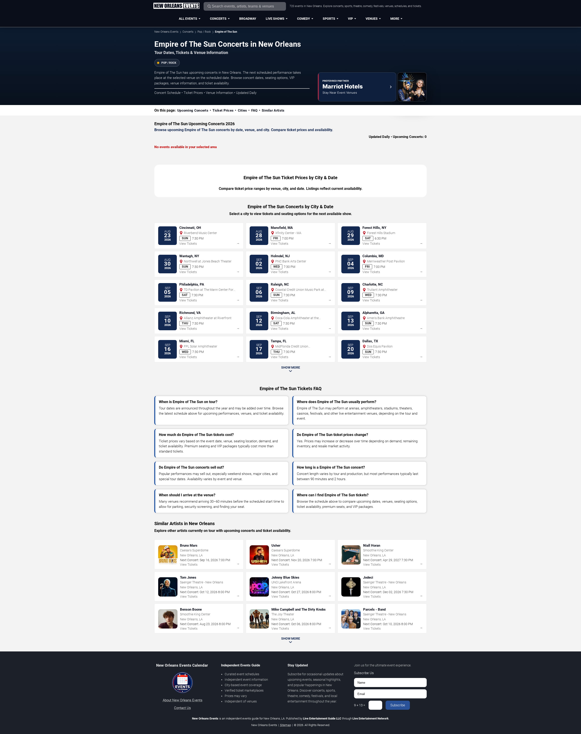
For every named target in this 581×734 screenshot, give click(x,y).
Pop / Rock (204, 31)
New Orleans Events (166, 31)
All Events (188, 18)
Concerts (218, 18)
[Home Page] (176, 6)
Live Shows (275, 18)
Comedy (303, 18)
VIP (350, 18)
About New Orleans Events (182, 700)
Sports (329, 18)
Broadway (247, 18)
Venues (372, 18)
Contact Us (182, 708)
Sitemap (285, 725)
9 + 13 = (359, 705)
